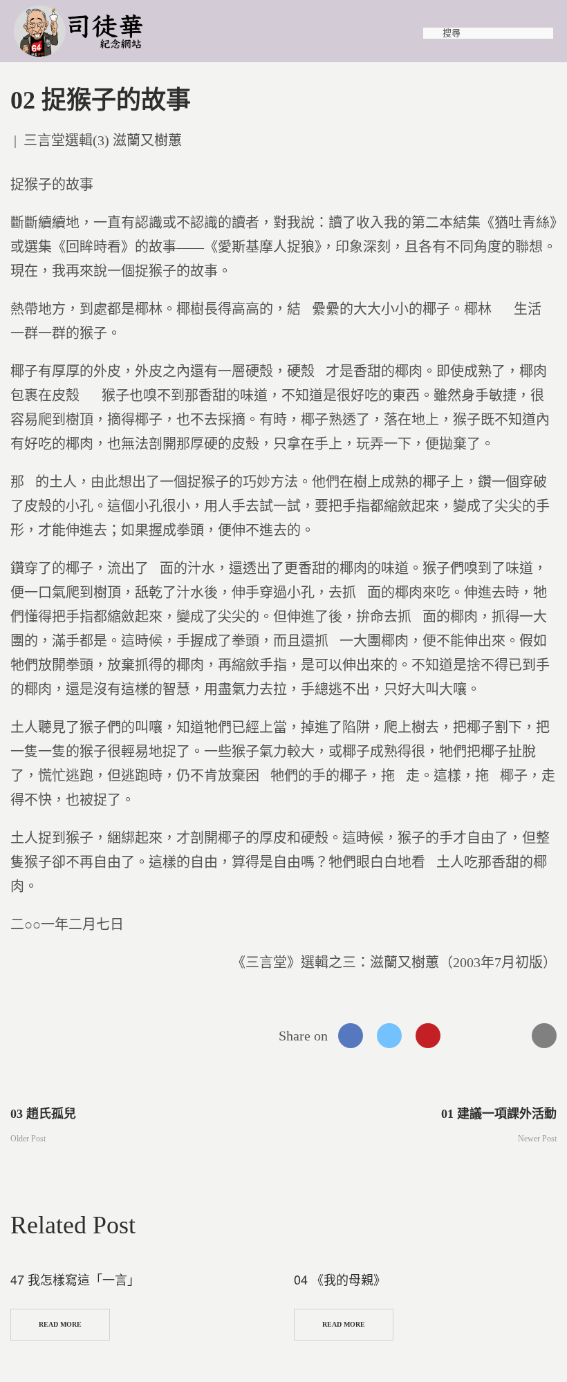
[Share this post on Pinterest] (428, 1035)
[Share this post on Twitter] (389, 1035)
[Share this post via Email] (544, 1035)
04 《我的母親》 (340, 1279)
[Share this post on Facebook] (350, 1035)
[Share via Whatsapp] (466, 1035)
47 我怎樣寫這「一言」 (75, 1279)
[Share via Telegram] (505, 1035)
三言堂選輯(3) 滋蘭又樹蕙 (103, 140)
